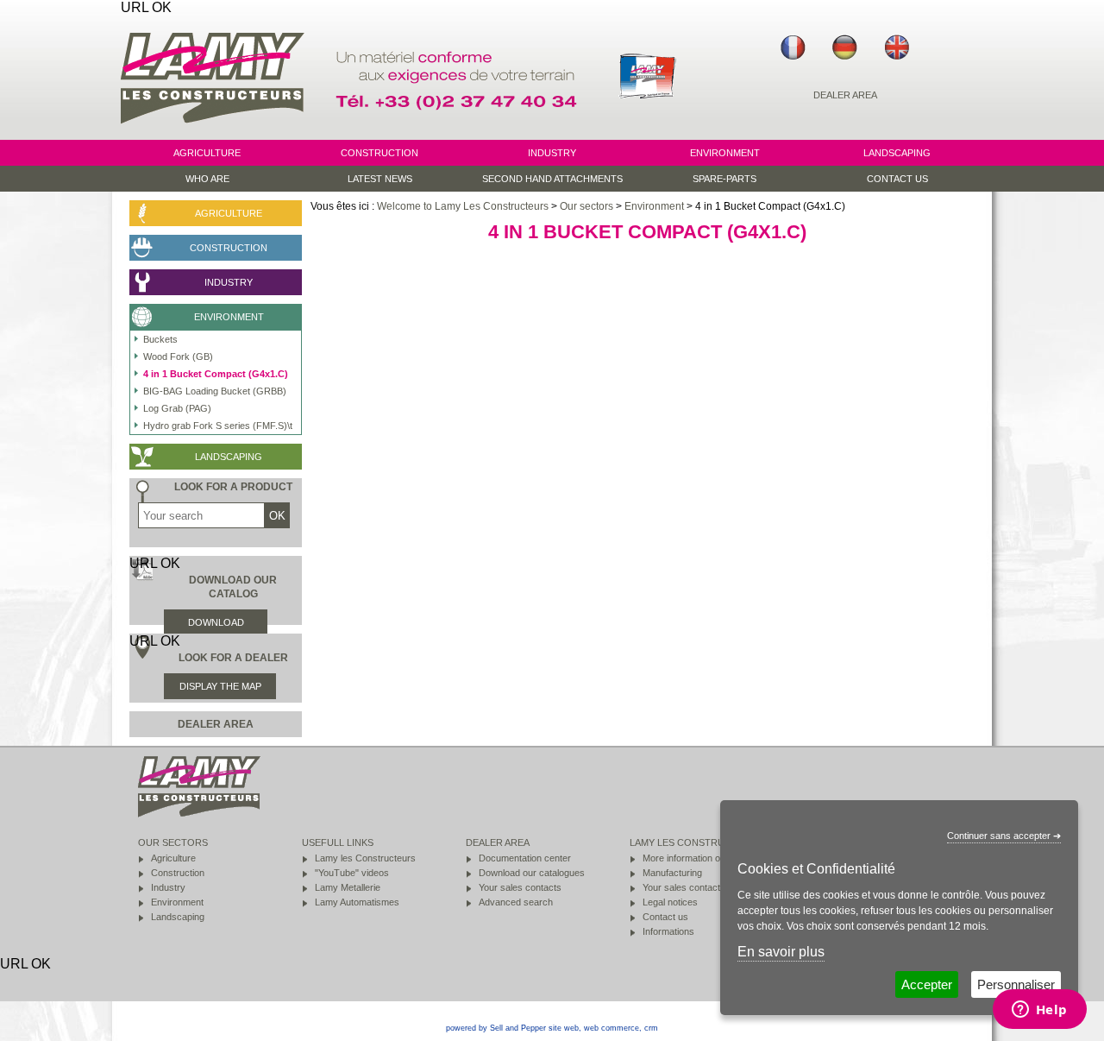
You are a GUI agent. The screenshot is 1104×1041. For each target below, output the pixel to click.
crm (651, 1028)
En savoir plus (781, 951)
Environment (654, 206)
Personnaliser (1016, 984)
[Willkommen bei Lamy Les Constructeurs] (845, 47)
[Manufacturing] (647, 131)
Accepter (926, 984)
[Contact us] (459, 131)
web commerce (611, 1028)
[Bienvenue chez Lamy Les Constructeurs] (793, 47)
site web (564, 1028)
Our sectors (586, 206)
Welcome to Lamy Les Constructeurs (463, 206)
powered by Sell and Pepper (496, 1028)
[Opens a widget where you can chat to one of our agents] (1039, 1010)
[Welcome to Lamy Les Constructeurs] (897, 47)
